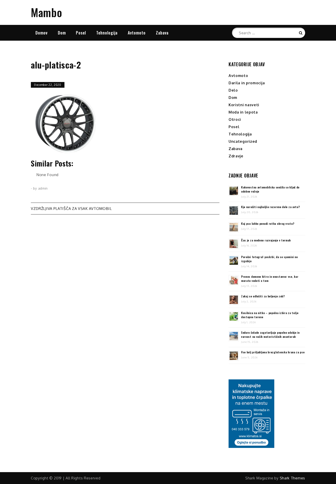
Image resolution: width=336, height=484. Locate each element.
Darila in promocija (247, 83)
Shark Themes (292, 478)
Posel (81, 33)
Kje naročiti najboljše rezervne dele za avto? (270, 207)
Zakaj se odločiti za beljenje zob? (263, 296)
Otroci (235, 119)
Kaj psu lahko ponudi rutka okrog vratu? (267, 223)
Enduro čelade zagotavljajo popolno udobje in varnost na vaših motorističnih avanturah (270, 335)
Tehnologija (106, 33)
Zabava (162, 33)
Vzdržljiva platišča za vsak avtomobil (71, 208)
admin (43, 188)
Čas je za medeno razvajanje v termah (266, 240)
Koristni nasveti (244, 105)
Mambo (46, 12)
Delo (233, 90)
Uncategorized (243, 141)
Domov (41, 33)
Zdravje (236, 156)
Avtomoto (137, 33)
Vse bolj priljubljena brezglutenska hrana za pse (273, 352)
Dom (62, 33)
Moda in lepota (243, 112)
